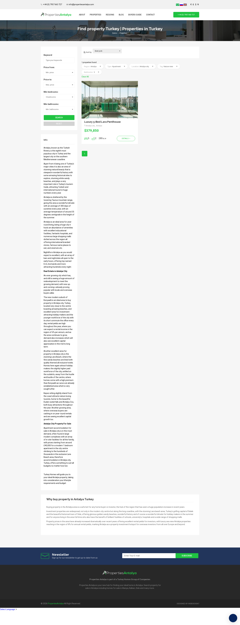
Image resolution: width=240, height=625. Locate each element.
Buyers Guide (135, 15)
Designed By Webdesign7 (188, 604)
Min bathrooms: (51, 104)
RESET (59, 124)
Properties (95, 15)
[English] (185, 5)
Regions (110, 15)
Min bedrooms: (51, 92)
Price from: (49, 67)
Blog (121, 15)
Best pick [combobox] (98, 51)
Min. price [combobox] (50, 72)
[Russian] (181, 5)
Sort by (88, 52)
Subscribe (187, 556)
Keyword (48, 55)
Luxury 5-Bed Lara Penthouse (102, 121)
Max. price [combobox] (50, 85)
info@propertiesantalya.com (81, 4)
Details (125, 138)
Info (46, 140)
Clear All (85, 77)
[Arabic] (178, 5)
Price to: (48, 79)
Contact (150, 15)
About (82, 15)
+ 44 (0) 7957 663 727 (52, 4)
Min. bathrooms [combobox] (52, 109)
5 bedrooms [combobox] (51, 97)
